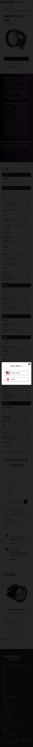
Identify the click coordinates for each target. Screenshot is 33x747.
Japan (13, 379)
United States (15, 373)
